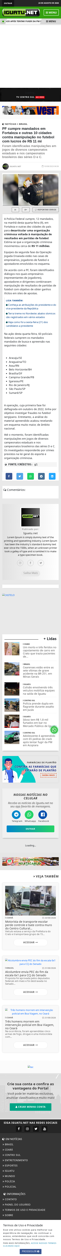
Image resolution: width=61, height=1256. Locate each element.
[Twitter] (41, 563)
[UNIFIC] (30, 110)
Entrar (8, 3)
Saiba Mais (30, 573)
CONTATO (10, 1199)
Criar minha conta (31, 1106)
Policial (10, 1186)
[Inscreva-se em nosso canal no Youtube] (44, 1129)
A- (15, 209)
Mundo (9, 1176)
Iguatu (9, 1170)
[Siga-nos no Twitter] (36, 1129)
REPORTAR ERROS (46, 209)
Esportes (11, 1165)
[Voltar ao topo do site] (56, 691)
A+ (25, 209)
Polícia (9, 1181)
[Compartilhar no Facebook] (9, 476)
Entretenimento (16, 1160)
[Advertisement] (30, 56)
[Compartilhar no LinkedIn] (52, 476)
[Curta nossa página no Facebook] (19, 1129)
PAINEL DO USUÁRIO (17, 1204)
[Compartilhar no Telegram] (41, 476)
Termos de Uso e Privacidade (24, 1210)
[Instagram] (20, 563)
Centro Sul (12, 1155)
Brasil (8, 1144)
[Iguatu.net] (21, 12)
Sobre (8, 1215)
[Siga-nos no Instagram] (27, 1129)
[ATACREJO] (30, 861)
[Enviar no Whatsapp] (30, 476)
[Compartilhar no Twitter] (20, 476)
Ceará (8, 1149)
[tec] (30, 1066)
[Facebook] (30, 563)
